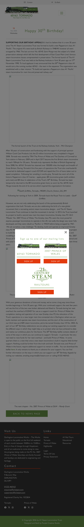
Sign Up (28, 261)
